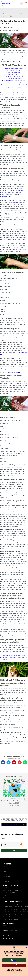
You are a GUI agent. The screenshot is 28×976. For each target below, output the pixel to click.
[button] (21, 3)
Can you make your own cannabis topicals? (14, 85)
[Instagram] (12, 938)
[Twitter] (6, 938)
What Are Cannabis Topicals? (14, 68)
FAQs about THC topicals (14, 87)
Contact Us (6, 881)
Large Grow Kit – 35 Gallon (10, 895)
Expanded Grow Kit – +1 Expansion (12, 897)
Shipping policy (7, 876)
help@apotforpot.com (11, 930)
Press (4, 925)
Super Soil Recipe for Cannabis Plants (13, 916)
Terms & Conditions (8, 874)
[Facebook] (4, 938)
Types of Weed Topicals (14, 72)
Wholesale (6, 928)
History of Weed (13, 372)
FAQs (4, 871)
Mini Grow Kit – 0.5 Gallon (10, 892)
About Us (5, 868)
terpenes (16, 202)
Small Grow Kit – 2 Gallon (10, 887)
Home (5, 14)
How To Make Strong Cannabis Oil (12, 914)
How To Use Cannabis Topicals (14, 76)
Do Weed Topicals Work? (14, 78)
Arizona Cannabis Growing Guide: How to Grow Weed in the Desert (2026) (14, 801)
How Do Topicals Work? (14, 70)
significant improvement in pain (13, 722)
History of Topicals (14, 74)
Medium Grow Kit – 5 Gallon (11, 890)
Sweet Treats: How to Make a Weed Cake (14, 909)
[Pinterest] (9, 938)
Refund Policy (7, 879)
